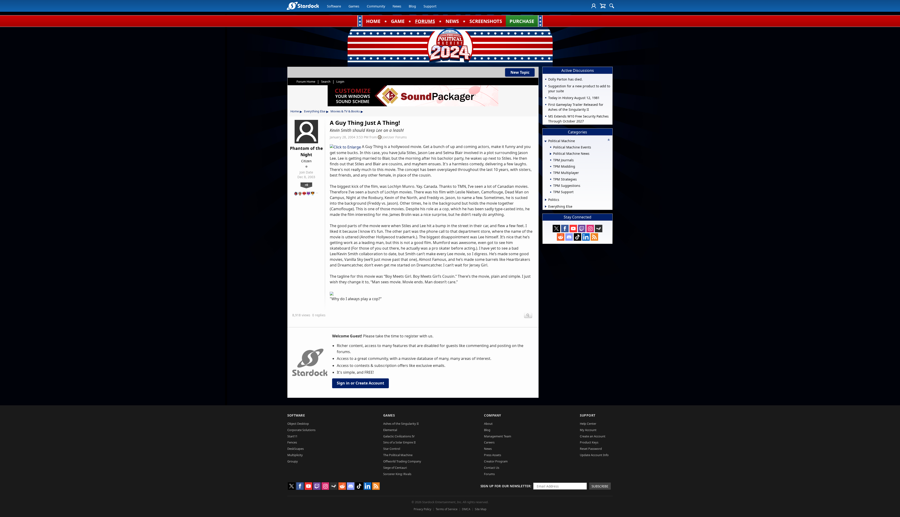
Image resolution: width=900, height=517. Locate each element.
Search (325, 81)
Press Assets (492, 455)
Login (340, 81)
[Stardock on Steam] (598, 228)
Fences (292, 442)
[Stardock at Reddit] (560, 237)
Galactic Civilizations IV (399, 436)
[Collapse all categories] (608, 139)
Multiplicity (295, 455)
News (397, 6)
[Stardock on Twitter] (556, 228)
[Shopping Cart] (603, 6)
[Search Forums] (611, 6)
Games (354, 6)
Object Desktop (298, 423)
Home (294, 111)
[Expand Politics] (546, 200)
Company (492, 415)
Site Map (480, 509)
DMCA (466, 509)
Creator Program (496, 461)
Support (430, 6)
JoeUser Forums (394, 137)
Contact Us (491, 467)
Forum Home (305, 81)
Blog (412, 6)
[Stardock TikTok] (577, 237)
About (488, 423)
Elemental (390, 430)
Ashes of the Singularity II (401, 423)
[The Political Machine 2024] (450, 46)
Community (376, 6)
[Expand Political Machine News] (550, 154)
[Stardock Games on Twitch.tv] (582, 228)
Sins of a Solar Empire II (399, 442)
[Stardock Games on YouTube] (573, 228)
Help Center (588, 423)
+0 (306, 185)
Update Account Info (594, 455)
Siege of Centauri (395, 467)
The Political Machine (397, 455)
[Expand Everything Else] (546, 206)
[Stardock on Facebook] (565, 228)
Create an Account (592, 436)
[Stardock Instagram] (590, 228)
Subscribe (600, 486)
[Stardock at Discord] (569, 237)
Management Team (497, 436)
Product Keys (589, 442)
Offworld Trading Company (402, 461)
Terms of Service (447, 509)
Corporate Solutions (301, 430)
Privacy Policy (422, 509)
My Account (588, 430)
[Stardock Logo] (302, 5)
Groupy (292, 461)
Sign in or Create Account (360, 383)
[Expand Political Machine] (545, 141)
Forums (489, 474)
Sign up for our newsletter (505, 486)
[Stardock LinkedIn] (586, 237)
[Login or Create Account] (593, 6)
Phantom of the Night (306, 151)
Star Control (391, 449)
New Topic (519, 72)
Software (334, 6)
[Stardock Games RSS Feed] (594, 237)
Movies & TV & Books (345, 111)
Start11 (292, 436)
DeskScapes (295, 449)
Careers (489, 442)
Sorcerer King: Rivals (397, 474)
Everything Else (314, 111)
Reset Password (591, 449)
